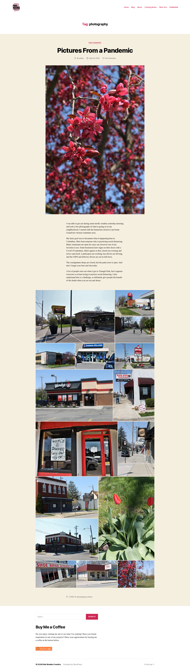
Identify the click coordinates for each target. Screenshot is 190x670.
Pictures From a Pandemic (95, 50)
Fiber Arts (163, 7)
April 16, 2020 (94, 58)
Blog (133, 7)
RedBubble (174, 7)
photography (81, 597)
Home (126, 7)
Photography (95, 43)
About (139, 7)
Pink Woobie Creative (51, 664)
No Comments (110, 58)
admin (81, 58)
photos (89, 597)
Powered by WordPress (72, 664)
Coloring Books (150, 7)
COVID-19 (72, 597)
